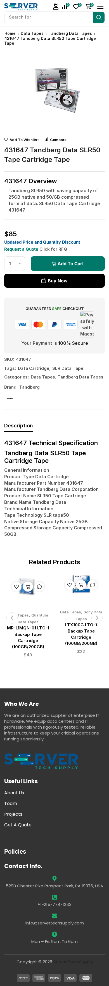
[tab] (18, 427)
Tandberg (29, 387)
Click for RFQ (53, 249)
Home (10, 33)
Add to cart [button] (28, 586)
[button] (56, 6)
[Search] (99, 17)
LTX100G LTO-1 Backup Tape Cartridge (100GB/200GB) (81, 634)
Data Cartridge (33, 368)
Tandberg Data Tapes (70, 33)
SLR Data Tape (67, 368)
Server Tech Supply (73, 962)
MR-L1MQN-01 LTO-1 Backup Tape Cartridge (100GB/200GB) (28, 637)
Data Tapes (32, 33)
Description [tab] (18, 426)
